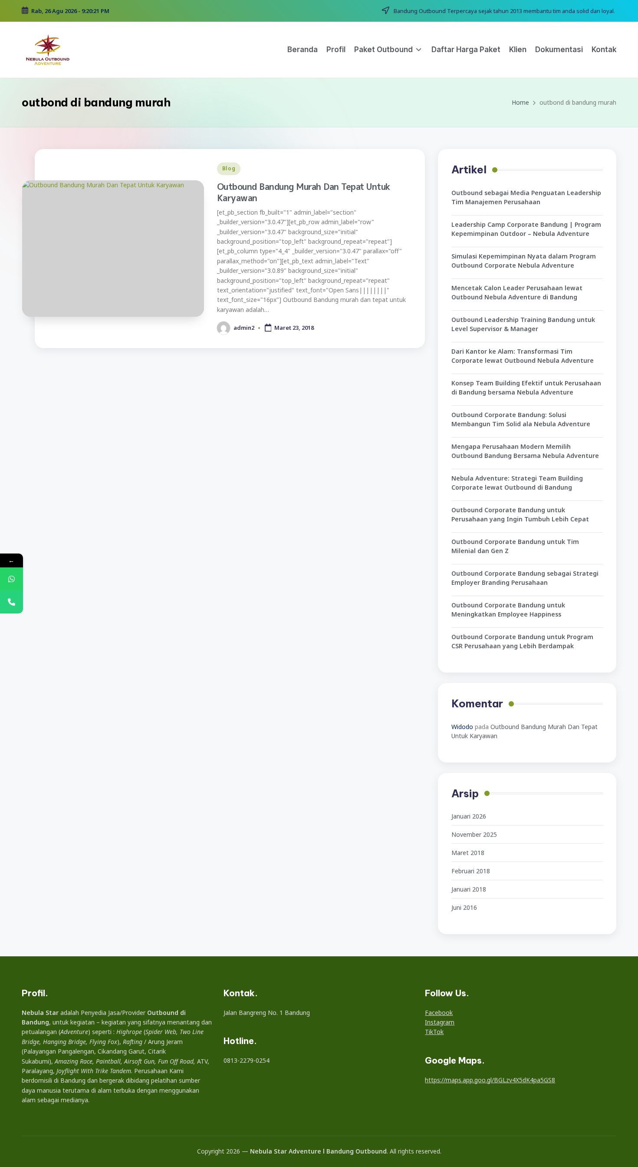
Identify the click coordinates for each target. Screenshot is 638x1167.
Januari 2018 (468, 889)
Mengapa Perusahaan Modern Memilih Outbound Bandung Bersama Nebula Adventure (525, 451)
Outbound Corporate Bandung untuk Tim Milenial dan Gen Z (515, 546)
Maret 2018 (467, 853)
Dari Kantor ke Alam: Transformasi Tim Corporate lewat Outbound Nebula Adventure (522, 356)
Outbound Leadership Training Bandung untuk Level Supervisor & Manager (523, 324)
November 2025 (474, 834)
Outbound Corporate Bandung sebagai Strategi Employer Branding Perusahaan (525, 578)
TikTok (434, 1032)
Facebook (439, 1012)
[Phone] (11, 601)
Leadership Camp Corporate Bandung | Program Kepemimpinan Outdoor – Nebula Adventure (526, 229)
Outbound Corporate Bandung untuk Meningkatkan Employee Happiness (508, 609)
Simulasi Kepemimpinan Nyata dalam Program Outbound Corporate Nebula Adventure (523, 260)
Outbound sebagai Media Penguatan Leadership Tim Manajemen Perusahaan (526, 197)
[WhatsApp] (11, 578)
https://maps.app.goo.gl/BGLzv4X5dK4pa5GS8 (490, 1080)
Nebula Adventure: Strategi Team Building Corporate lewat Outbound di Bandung (517, 482)
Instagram (439, 1022)
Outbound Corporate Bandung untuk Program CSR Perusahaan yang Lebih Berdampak (522, 641)
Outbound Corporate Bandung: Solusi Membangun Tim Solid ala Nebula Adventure (520, 419)
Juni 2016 (464, 907)
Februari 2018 (470, 871)
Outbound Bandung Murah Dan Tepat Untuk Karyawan (304, 192)
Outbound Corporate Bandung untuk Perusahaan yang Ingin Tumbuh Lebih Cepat (520, 514)
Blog (229, 168)
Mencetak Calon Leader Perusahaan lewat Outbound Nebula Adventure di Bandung (516, 292)
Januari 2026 (468, 816)
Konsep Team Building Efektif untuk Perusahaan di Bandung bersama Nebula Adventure (526, 387)
